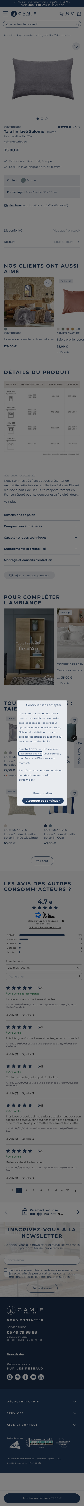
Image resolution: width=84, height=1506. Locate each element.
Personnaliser (43, 793)
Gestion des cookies (30, 753)
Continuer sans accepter (43, 705)
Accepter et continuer (43, 800)
